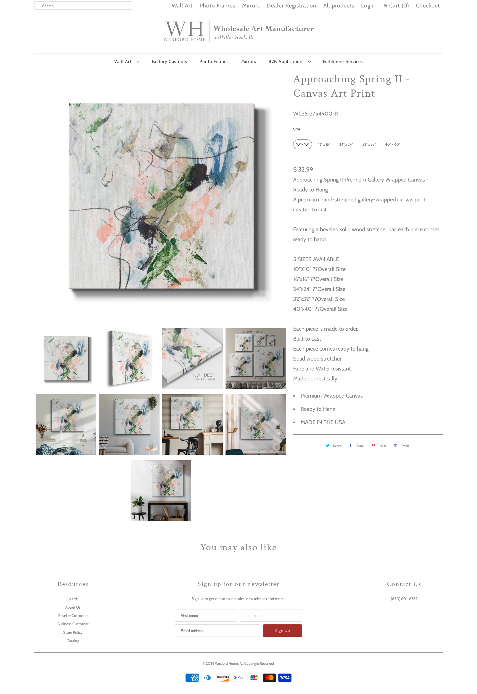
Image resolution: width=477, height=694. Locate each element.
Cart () (398, 5)
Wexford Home (226, 663)
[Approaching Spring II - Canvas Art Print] (161, 197)
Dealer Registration (291, 5)
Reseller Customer (73, 615)
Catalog (73, 640)
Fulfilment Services (343, 61)
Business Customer (72, 623)
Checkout (428, 5)
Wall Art (182, 5)
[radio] (302, 144)
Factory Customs (169, 61)
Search (72, 598)
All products (338, 5)
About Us (73, 607)
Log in (369, 5)
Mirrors (251, 5)
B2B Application (287, 61)
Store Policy (73, 632)
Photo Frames (217, 5)
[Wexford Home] (238, 33)
